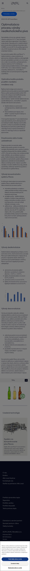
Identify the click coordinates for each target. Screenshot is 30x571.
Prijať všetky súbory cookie (15, 559)
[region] (15, 556)
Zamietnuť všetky (15, 563)
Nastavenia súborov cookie (15, 568)
